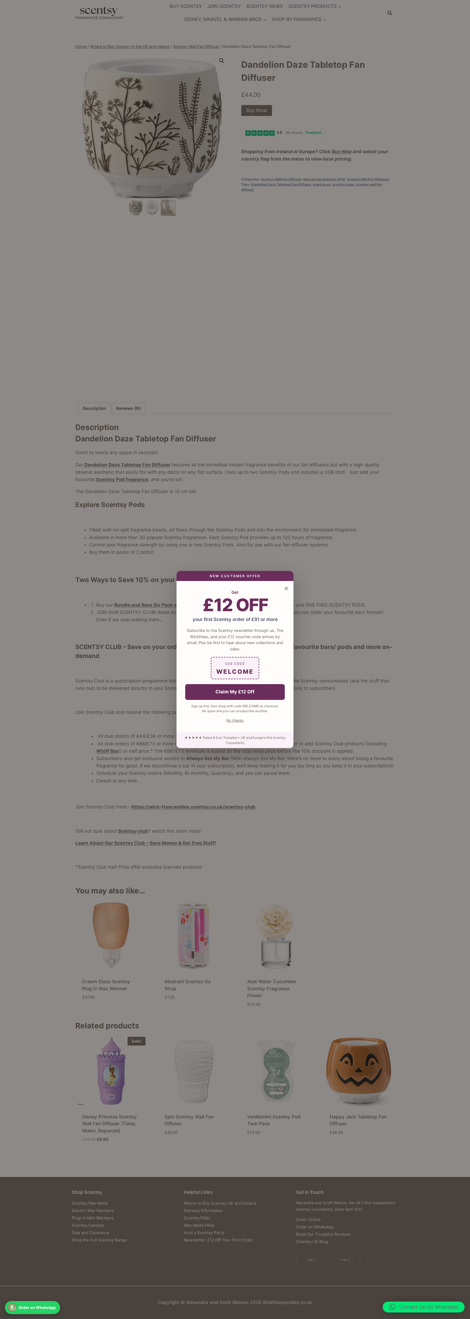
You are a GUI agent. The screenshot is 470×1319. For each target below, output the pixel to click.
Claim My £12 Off (235, 691)
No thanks (235, 720)
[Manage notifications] (12, 1307)
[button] (424, 1307)
